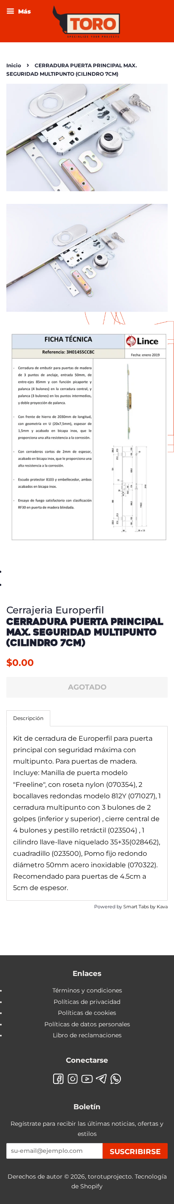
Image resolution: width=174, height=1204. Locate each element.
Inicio (13, 65)
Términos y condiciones (87, 990)
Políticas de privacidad (87, 1001)
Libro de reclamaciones (87, 1035)
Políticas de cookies (87, 1012)
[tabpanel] (87, 813)
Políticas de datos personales (87, 1024)
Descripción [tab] (28, 718)
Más (23, 11)
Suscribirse (135, 1151)
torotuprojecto (110, 1176)
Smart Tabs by (140, 907)
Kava (162, 907)
